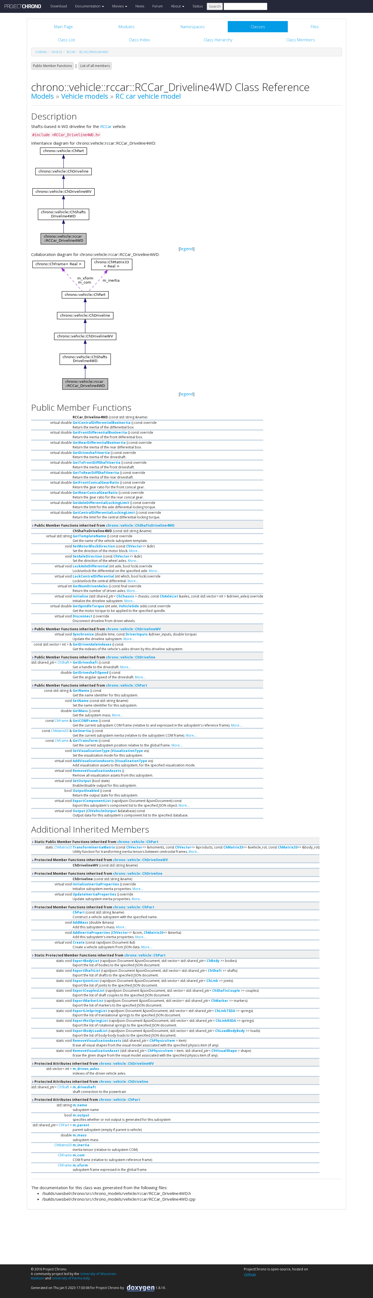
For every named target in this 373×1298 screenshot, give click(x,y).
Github (250, 1274)
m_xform (80, 1165)
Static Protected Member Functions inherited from (99, 955)
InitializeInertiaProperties (96, 884)
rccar (71, 52)
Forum (157, 6)
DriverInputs (137, 634)
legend (186, 248)
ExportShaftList (86, 970)
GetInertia (82, 730)
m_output (81, 1115)
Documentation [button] (88, 6)
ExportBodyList (86, 960)
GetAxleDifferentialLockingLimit (101, 502)
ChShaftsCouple (226, 990)
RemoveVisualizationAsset (96, 1050)
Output (79, 811)
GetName (81, 690)
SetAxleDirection (87, 556)
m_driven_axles (86, 1068)
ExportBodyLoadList (90, 1030)
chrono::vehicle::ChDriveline (130, 657)
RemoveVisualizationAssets (97, 770)
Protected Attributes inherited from (94, 1063)
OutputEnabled (86, 790)
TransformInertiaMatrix (94, 847)
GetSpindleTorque (88, 606)
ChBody (213, 960)
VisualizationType (127, 750)
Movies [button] (118, 6)
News (139, 6)
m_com (79, 1155)
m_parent (81, 1125)
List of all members (95, 65)
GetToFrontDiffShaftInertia (96, 462)
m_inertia (81, 1145)
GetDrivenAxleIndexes (92, 644)
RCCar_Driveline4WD (93, 52)
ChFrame (62, 720)
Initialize (80, 596)
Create (79, 942)
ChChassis (125, 596)
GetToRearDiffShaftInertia (96, 472)
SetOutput (82, 780)
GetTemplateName (89, 536)
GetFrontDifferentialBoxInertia (100, 432)
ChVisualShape (224, 1050)
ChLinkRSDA (225, 1020)
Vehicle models (84, 96)
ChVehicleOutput (102, 811)
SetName (81, 700)
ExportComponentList (92, 800)
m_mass (80, 1135)
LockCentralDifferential (93, 576)
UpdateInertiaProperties (94, 894)
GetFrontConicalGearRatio (96, 482)
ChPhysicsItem (162, 1040)
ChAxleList (169, 596)
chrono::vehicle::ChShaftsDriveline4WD (140, 525)
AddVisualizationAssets (93, 761)
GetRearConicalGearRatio (95, 492)
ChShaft (63, 662)
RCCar (106, 126)
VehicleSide (129, 606)
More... (134, 551)
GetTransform (85, 740)
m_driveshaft (84, 1087)
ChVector (134, 546)
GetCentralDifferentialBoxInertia (102, 422)
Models (42, 96)
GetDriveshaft (85, 662)
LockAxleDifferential (90, 566)
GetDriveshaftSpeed (90, 672)
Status (198, 6)
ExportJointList (86, 980)
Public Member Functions (52, 65)
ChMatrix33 (60, 730)
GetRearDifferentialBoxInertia (99, 442)
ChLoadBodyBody (230, 1030)
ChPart (79, 912)
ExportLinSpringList (90, 1010)
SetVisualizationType (91, 750)
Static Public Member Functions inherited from (96, 841)
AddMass (80, 922)
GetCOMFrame (85, 720)
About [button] (176, 6)
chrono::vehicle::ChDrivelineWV (133, 629)
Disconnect (82, 616)
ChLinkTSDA (225, 1010)
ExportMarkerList (88, 1000)
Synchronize (83, 634)
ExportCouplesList (89, 990)
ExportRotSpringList (90, 1020)
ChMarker (219, 1000)
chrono (41, 52)
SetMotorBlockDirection (94, 546)
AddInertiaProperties (91, 932)
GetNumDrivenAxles (90, 586)
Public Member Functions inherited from (104, 525)
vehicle (56, 52)
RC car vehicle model (148, 96)
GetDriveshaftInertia (91, 452)
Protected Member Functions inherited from (101, 859)
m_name (80, 1105)
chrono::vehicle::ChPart (126, 685)
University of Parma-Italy (71, 1278)
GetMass (80, 710)
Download (59, 6)
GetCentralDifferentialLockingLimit (104, 512)
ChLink (212, 980)
